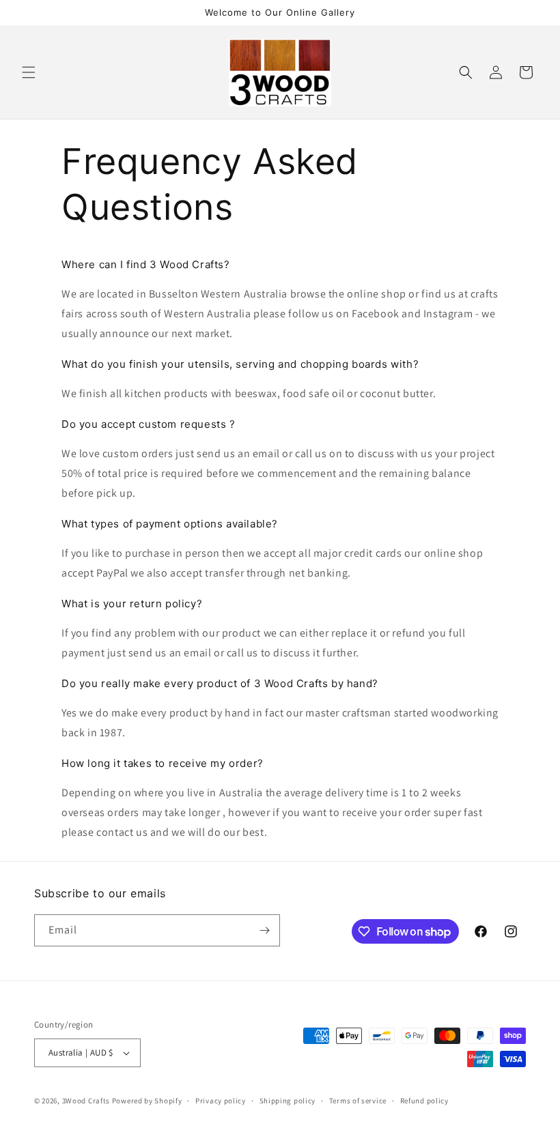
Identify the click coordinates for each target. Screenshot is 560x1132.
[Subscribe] (264, 930)
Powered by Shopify (147, 1100)
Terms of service (358, 1100)
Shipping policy (288, 1100)
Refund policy (424, 1100)
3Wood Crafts (86, 1100)
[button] (29, 72)
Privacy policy (220, 1100)
